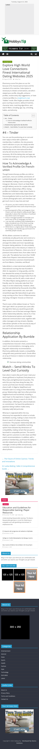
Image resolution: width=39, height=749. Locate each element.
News (3, 657)
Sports (3, 660)
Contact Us (4, 699)
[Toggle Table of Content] (32, 115)
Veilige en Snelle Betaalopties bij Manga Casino (18, 538)
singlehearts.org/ (24, 98)
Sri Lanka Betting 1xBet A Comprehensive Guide (18, 467)
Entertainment (5, 651)
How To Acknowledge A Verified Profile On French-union (20, 121)
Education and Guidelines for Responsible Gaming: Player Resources (17, 510)
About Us (4, 690)
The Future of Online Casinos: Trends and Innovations (18, 460)
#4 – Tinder (8, 118)
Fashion (3, 666)
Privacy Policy (5, 693)
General (6, 504)
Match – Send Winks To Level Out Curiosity (18, 127)
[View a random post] (36, 54)
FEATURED (4, 675)
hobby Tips (17, 79)
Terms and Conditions (8, 696)
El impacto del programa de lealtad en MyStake (18, 531)
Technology (4, 672)
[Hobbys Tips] (3, 54)
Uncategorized (7, 62)
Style (2, 669)
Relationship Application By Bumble (16, 125)
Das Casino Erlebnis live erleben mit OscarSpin (17, 545)
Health (3, 663)
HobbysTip (17, 741)
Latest (3, 678)
